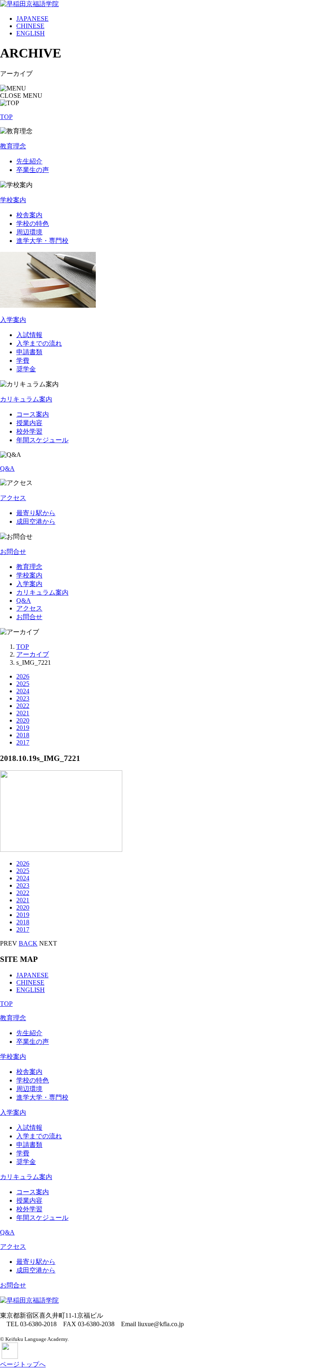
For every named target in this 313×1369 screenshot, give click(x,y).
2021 (22, 713)
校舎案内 (29, 215)
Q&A (7, 468)
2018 (22, 735)
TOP (6, 116)
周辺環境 (29, 232)
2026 (22, 676)
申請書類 (29, 351)
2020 (22, 720)
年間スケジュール (42, 439)
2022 (22, 705)
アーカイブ (32, 654)
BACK (28, 943)
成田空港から (35, 521)
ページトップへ (23, 1364)
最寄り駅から (35, 512)
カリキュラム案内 (26, 399)
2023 (22, 698)
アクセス (13, 497)
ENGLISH (30, 33)
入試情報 (29, 334)
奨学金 (26, 369)
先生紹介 (29, 161)
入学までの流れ (39, 343)
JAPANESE (32, 18)
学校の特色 (32, 223)
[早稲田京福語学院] (29, 3)
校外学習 (29, 431)
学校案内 (13, 199)
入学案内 (13, 319)
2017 (22, 742)
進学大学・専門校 (42, 240)
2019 (22, 727)
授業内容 (29, 422)
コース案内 (32, 414)
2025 (22, 683)
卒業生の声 (32, 169)
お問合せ (13, 551)
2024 (22, 691)
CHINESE (30, 25)
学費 (22, 360)
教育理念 (13, 146)
